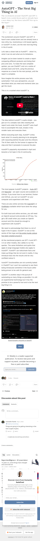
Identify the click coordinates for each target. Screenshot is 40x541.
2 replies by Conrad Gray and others (18, 437)
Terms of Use (29, 514)
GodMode (5, 206)
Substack (11, 537)
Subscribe (29, 2)
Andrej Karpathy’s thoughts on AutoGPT (20, 340)
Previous (7, 391)
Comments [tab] (6, 404)
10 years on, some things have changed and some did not (14, 463)
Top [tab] (4, 455)
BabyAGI (8, 192)
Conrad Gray (10, 26)
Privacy (23, 526)
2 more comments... (7, 445)
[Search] (37, 455)
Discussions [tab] (15, 455)
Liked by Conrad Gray (13, 424)
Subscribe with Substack (21, 509)
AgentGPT (31, 204)
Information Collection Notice (23, 515)
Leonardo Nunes (11, 421)
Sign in (36, 2)
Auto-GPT (33, 189)
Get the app (29, 532)
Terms (28, 526)
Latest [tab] (8, 455)
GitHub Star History (22, 184)
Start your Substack (15, 532)
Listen (36, 27)
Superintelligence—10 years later (14, 460)
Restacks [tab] (13, 404)
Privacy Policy (20, 517)
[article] (20, 464)
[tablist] (9, 404)
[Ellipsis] (37, 421)
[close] (34, 471)
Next (33, 391)
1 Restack (15, 378)
